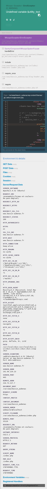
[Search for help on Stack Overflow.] (14, 19)
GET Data (7, 164)
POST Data (8, 168)
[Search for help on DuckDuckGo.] (10, 19)
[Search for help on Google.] (7, 19)
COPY (39, 15)
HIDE (9, 25)
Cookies (7, 176)
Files (5, 172)
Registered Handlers (13, 481)
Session (7, 180)
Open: (23, 96)
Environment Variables (14, 477)
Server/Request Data (13, 184)
